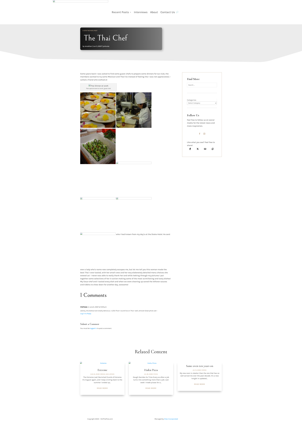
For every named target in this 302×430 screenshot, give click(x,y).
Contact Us (167, 12)
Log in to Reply (85, 314)
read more (102, 388)
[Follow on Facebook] (199, 134)
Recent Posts (120, 12)
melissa (83, 307)
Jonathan (88, 46)
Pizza (156, 374)
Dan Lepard (110, 374)
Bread (103, 374)
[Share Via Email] (205, 149)
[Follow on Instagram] (204, 134)
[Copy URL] (213, 149)
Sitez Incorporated (171, 419)
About (154, 12)
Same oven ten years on (199, 366)
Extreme (102, 370)
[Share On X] (198, 149)
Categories (191, 100)
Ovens (204, 370)
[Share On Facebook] (190, 149)
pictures (106, 46)
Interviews (141, 12)
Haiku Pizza (151, 370)
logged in (93, 328)
